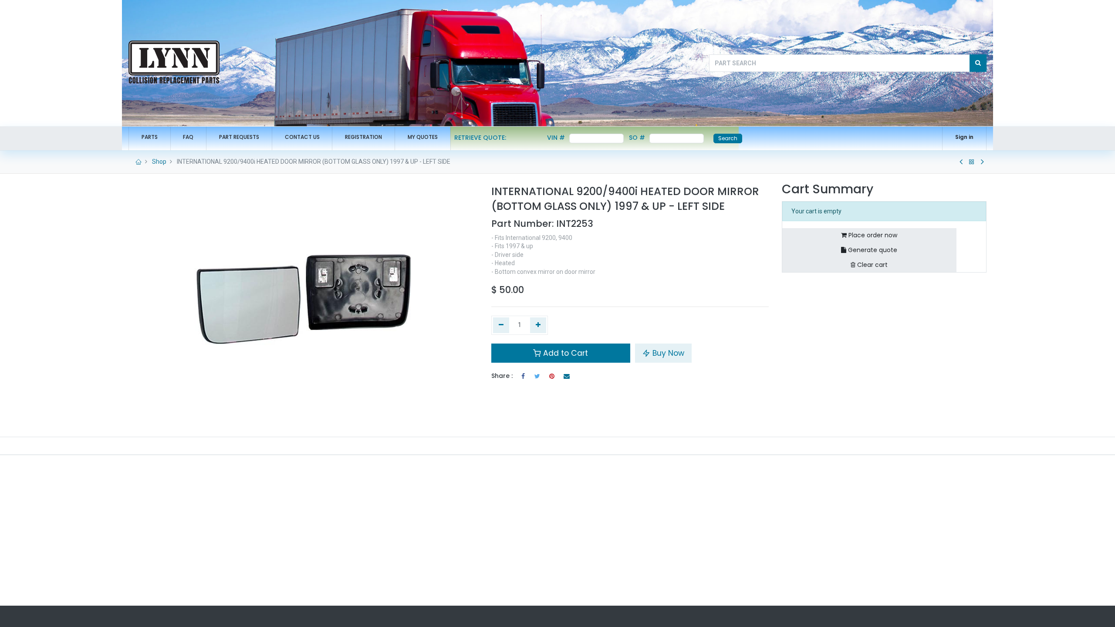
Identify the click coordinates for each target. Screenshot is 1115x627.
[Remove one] (501, 325)
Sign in (964, 137)
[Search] (978, 63)
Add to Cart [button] (564, 353)
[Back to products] (971, 162)
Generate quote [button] (871, 250)
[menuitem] (149, 137)
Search (727, 138)
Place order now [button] (872, 235)
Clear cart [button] (871, 264)
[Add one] (538, 325)
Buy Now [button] (667, 353)
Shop (159, 161)
